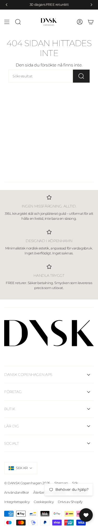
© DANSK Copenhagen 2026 (27, 483)
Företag (13, 391)
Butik (9, 409)
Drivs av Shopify (70, 502)
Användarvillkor (16, 492)
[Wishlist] (86, 515)
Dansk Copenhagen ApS (28, 374)
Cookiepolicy (44, 502)
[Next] (91, 4)
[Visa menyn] (7, 22)
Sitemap (61, 483)
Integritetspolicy (17, 502)
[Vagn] (90, 22)
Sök (75, 483)
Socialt (11, 443)
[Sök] (81, 76)
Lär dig (11, 426)
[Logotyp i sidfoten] (49, 333)
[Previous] (6, 4)
